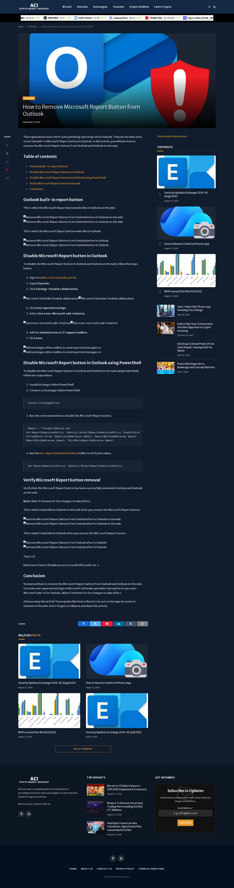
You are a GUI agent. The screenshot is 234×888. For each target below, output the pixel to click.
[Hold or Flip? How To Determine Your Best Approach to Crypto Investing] (165, 328)
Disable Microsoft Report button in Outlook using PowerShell (67, 177)
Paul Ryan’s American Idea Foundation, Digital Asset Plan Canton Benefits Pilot (124, 827)
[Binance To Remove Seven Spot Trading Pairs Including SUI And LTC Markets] (95, 807)
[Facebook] (7, 145)
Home (73, 868)
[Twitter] (7, 153)
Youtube (118, 6)
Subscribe (185, 822)
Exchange (29, 98)
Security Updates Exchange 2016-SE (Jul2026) (114, 732)
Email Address (185, 808)
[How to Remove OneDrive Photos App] (117, 661)
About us (87, 868)
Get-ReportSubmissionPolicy (58, 453)
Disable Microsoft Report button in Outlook (56, 172)
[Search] (214, 6)
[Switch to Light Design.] (209, 7)
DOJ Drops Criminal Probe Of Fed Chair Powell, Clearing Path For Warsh (195, 347)
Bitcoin (67, 6)
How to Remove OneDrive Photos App (108, 682)
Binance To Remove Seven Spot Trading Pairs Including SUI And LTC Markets (125, 806)
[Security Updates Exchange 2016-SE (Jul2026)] (117, 710)
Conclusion (36, 189)
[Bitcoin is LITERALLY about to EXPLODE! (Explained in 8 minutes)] (95, 790)
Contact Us (104, 868)
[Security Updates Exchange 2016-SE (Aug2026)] (49, 661)
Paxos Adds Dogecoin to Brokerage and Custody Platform (196, 365)
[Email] (7, 178)
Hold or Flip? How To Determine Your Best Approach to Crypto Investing (195, 327)
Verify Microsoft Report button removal (54, 183)
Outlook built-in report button (48, 166)
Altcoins (82, 6)
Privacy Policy (125, 868)
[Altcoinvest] (34, 6)
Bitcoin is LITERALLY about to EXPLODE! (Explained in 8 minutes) (126, 787)
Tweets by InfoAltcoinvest (172, 136)
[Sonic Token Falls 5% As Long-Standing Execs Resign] (165, 311)
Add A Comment (83, 749)
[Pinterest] (7, 169)
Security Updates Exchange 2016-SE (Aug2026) (47, 682)
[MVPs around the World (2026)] (49, 710)
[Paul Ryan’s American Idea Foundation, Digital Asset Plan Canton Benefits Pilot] (95, 827)
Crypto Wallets (139, 6)
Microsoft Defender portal (59, 277)
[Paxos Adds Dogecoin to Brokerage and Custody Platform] (165, 368)
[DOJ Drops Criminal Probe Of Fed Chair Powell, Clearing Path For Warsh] (165, 348)
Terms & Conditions (151, 868)
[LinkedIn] (7, 161)
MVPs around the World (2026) (37, 732)
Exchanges (100, 6)
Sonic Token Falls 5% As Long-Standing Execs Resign (194, 308)
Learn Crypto (162, 6)
